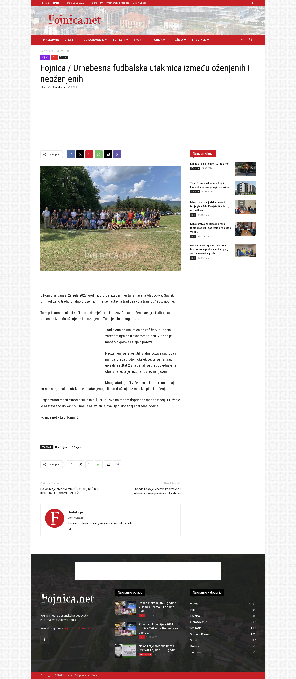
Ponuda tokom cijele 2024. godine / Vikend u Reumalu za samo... (158, 628)
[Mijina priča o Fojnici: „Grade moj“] (245, 169)
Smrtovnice (145, 654)
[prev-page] (192, 267)
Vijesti (69, 40)
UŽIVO (178, 40)
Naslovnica (46, 51)
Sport (138, 40)
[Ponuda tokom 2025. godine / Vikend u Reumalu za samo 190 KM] (125, 608)
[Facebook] (252, 3)
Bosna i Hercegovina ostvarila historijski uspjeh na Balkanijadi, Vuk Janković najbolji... (209, 249)
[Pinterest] (89, 154)
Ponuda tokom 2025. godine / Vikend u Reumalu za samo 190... (158, 607)
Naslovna (51, 40)
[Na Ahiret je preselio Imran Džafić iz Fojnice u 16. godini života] (125, 651)
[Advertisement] (148, 120)
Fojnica (63, 57)
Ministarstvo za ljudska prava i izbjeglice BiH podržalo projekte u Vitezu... (210, 227)
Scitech (119, 40)
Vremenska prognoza (117, 2)
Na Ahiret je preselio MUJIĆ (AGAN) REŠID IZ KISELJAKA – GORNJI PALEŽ (70, 491)
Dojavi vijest (139, 2)
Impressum (97, 2)
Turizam (158, 40)
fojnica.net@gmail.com (79, 628)
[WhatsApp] (99, 154)
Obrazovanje (93, 40)
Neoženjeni (61, 447)
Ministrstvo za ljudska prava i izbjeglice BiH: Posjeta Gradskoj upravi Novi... (209, 206)
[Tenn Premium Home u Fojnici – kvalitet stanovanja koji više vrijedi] (245, 188)
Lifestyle (199, 40)
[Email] (108, 154)
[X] (80, 154)
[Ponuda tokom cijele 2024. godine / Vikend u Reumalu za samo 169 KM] (125, 629)
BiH (54, 57)
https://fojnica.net (75, 518)
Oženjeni (77, 447)
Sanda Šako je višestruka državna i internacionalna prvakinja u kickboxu (157, 491)
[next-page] (199, 267)
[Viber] (117, 154)
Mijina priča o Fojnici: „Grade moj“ (210, 163)
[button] (251, 40)
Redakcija (59, 86)
